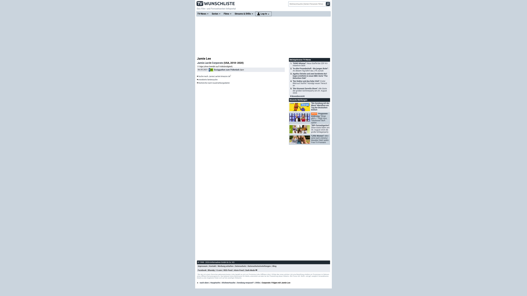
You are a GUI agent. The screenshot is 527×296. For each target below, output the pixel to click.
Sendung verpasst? (245, 283)
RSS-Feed (228, 270)
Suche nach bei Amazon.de (214, 76)
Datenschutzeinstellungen (259, 266)
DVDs (257, 283)
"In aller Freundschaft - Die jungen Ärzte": (310, 69)
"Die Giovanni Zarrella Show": (310, 90)
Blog (274, 266)
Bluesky (211, 270)
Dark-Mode (250, 270)
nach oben (204, 283)
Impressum (203, 266)
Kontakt (212, 266)
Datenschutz (240, 266)
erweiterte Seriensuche (208, 80)
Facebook (202, 270)
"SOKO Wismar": (310, 64)
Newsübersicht (298, 96)
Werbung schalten (225, 266)
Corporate (217, 62)
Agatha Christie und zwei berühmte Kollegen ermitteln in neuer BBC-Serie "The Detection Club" (310, 76)
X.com (219, 270)
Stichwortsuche (228, 283)
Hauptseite (215, 283)
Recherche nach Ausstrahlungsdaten (214, 83)
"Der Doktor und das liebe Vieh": (310, 83)
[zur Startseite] (215, 2)
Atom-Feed (239, 270)
